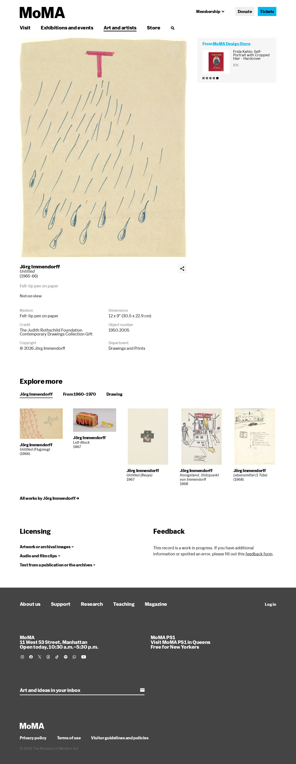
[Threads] (48, 656)
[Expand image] (103, 147)
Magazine (156, 604)
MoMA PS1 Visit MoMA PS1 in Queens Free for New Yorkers (180, 642)
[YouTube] (83, 656)
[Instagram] (22, 656)
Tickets (267, 11)
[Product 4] (214, 78)
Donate (245, 11)
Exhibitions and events (67, 27)
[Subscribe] (142, 690)
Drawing (114, 394)
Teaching (123, 604)
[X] (39, 656)
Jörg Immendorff (40, 266)
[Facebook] (31, 656)
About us (30, 604)
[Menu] (172, 28)
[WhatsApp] (74, 656)
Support (60, 604)
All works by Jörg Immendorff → (49, 498)
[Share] (182, 268)
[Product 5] (217, 78)
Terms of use (69, 738)
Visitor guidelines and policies (119, 738)
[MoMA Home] (42, 12)
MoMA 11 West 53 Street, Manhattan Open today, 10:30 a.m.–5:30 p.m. (59, 642)
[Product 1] (203, 78)
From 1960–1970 (79, 394)
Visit (25, 27)
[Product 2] (207, 78)
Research (92, 604)
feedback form (259, 553)
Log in (270, 604)
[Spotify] (65, 656)
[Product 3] (210, 78)
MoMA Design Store (231, 43)
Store (153, 27)
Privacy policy (33, 738)
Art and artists (120, 27)
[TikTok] (57, 656)
